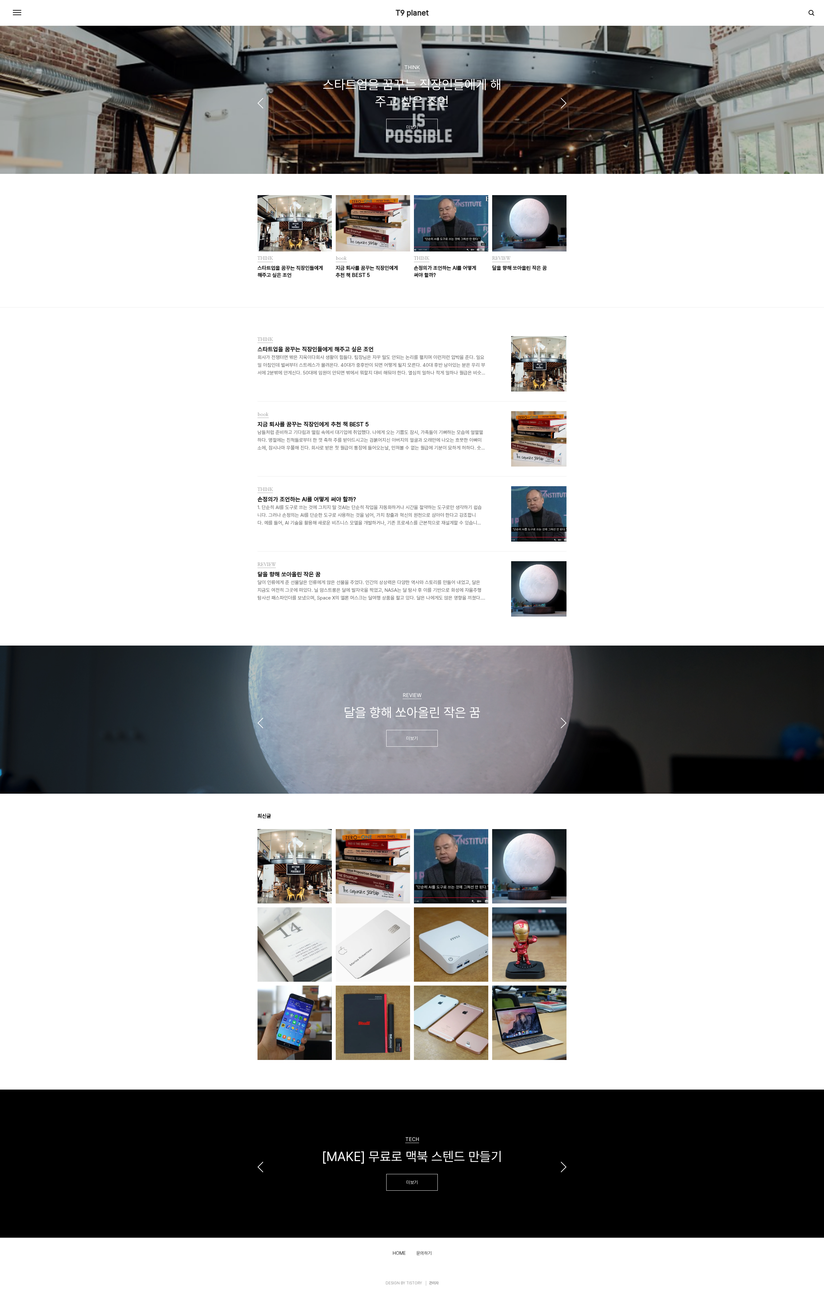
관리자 (434, 1283)
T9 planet (412, 13)
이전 (260, 103)
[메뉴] (17, 12)
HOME (399, 1253)
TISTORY (414, 1283)
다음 (563, 103)
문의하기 (424, 1253)
